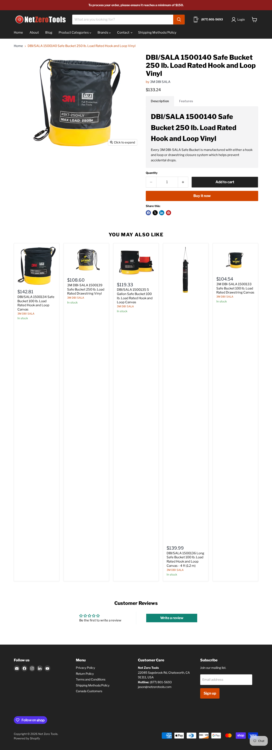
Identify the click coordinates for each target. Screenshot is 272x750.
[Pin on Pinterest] (168, 212)
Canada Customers (89, 691)
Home (18, 32)
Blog (48, 32)
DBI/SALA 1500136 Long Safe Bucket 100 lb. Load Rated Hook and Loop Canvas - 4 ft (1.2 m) (185, 559)
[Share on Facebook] (148, 212)
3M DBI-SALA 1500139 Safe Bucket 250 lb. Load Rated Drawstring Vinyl (85, 289)
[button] (238, 19)
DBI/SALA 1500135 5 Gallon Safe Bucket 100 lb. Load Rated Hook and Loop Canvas (135, 296)
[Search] (179, 19)
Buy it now (202, 196)
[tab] (160, 101)
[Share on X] (155, 212)
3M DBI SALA (160, 82)
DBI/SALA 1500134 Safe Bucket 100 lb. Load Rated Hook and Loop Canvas (35, 303)
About (34, 32)
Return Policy (85, 673)
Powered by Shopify (27, 738)
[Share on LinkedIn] (161, 212)
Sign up (210, 693)
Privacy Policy (85, 667)
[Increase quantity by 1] (183, 182)
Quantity (151, 172)
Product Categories (74, 32)
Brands (103, 32)
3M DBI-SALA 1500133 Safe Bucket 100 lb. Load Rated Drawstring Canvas (235, 288)
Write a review (171, 618)
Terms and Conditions (90, 679)
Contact (123, 32)
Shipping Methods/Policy (157, 32)
